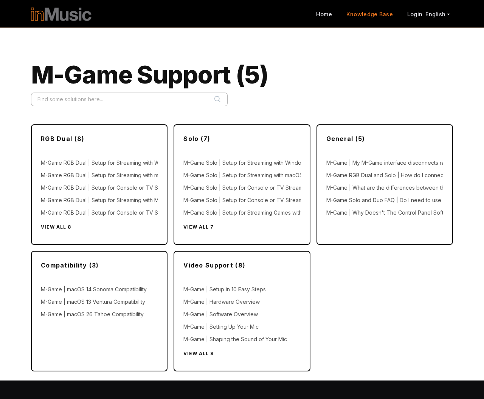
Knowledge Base (369, 14)
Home (324, 14)
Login (414, 14)
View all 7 (198, 227)
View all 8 (56, 227)
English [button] (435, 14)
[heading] (99, 138)
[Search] (217, 99)
